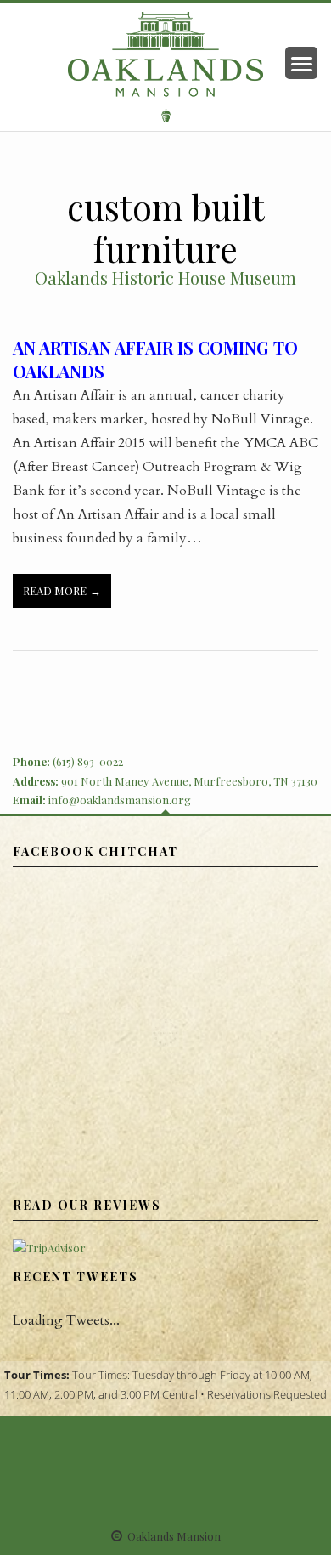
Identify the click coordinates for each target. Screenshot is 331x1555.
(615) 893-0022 (88, 761)
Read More (55, 590)
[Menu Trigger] (301, 63)
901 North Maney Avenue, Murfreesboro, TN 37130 (189, 781)
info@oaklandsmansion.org (119, 799)
